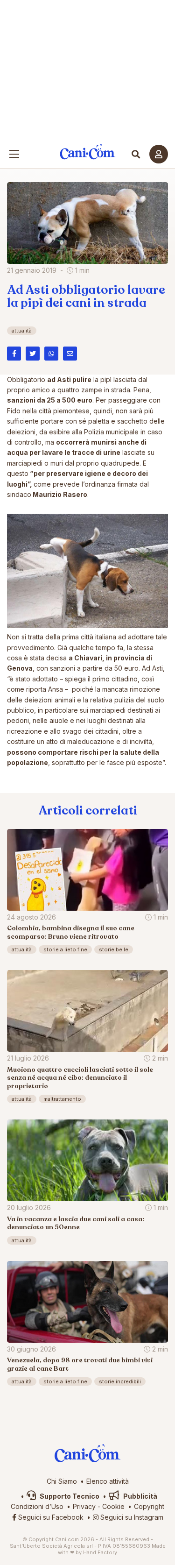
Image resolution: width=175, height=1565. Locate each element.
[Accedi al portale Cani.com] (158, 154)
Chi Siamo (62, 1481)
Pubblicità (139, 1496)
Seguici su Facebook (50, 1517)
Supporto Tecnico (68, 1496)
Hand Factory (100, 1552)
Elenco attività (107, 1481)
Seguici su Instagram (130, 1517)
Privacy (84, 1506)
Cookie (113, 1506)
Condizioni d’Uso (37, 1506)
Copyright (149, 1506)
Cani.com (87, 152)
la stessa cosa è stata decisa (80, 658)
